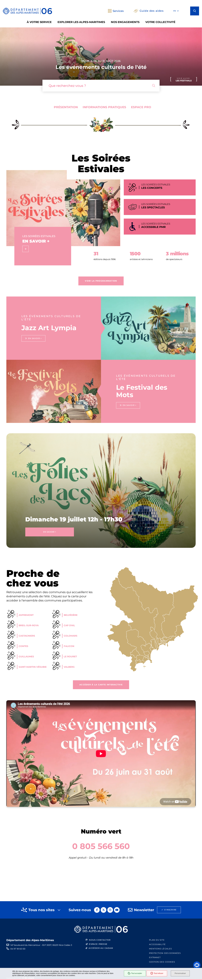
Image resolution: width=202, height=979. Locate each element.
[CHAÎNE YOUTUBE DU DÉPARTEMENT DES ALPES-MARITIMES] (117, 910)
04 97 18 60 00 (17, 948)
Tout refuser (158, 973)
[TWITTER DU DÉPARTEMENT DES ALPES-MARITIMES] (103, 910)
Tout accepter (136, 973)
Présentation (66, 107)
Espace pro (141, 107)
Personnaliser (180, 973)
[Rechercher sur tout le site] (154, 86)
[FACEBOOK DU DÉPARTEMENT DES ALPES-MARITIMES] (97, 910)
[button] (194, 11)
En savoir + (49, 532)
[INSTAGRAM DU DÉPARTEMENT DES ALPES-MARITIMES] (110, 910)
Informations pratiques (104, 107)
